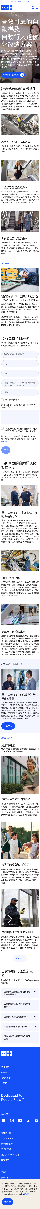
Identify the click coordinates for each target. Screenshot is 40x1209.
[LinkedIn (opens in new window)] (20, 1120)
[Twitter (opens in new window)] (28, 1120)
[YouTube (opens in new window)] (36, 1120)
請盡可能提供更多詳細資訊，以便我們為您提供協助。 (19, 406)
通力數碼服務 (7, 1144)
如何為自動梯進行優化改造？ (17, 1026)
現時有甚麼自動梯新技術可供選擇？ (17, 1037)
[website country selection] (33, 7)
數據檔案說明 (6, 1177)
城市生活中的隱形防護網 (15, 799)
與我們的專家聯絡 (11, 75)
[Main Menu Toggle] (37, 7)
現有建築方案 (7, 1138)
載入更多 (20, 958)
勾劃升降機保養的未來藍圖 (17, 932)
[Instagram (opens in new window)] (12, 1120)
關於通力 (5, 1160)
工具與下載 (6, 1149)
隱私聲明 (4, 441)
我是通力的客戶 (12, 400)
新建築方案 (6, 1133)
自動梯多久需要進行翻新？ (16, 1017)
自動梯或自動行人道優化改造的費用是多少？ (17, 993)
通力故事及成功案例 (10, 1154)
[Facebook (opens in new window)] (3, 1120)
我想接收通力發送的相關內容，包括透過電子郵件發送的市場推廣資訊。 (21, 429)
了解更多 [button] (8, 726)
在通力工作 (5, 1078)
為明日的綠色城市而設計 (15, 864)
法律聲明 (4, 1172)
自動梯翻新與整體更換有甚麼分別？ (17, 1005)
